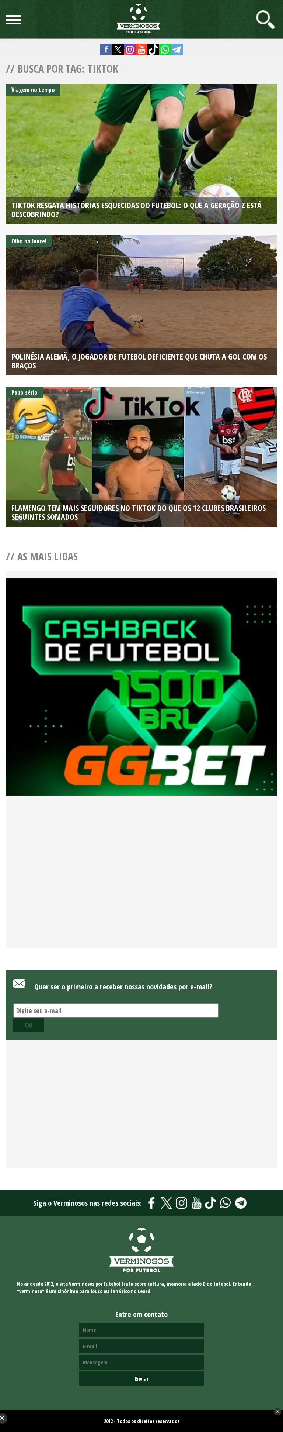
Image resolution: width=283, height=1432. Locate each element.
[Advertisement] (141, 881)
